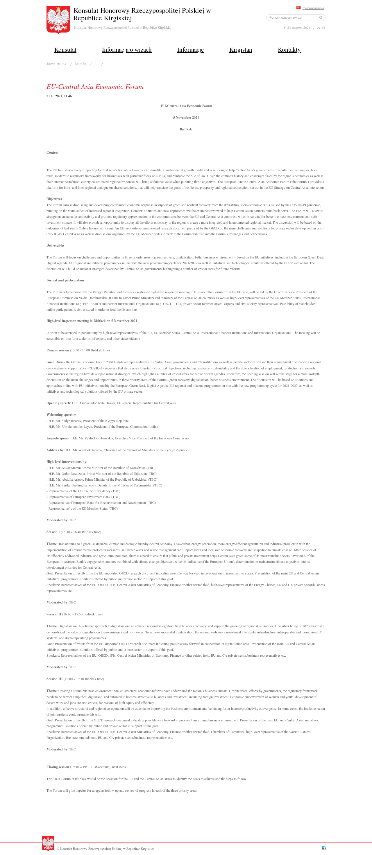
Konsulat (65, 49)
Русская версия (313, 8)
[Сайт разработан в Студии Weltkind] (324, 848)
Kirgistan (240, 49)
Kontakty (289, 49)
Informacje (190, 49)
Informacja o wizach (127, 49)
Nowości (80, 63)
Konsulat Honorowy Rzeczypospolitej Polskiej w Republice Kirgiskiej (142, 14)
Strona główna (56, 63)
